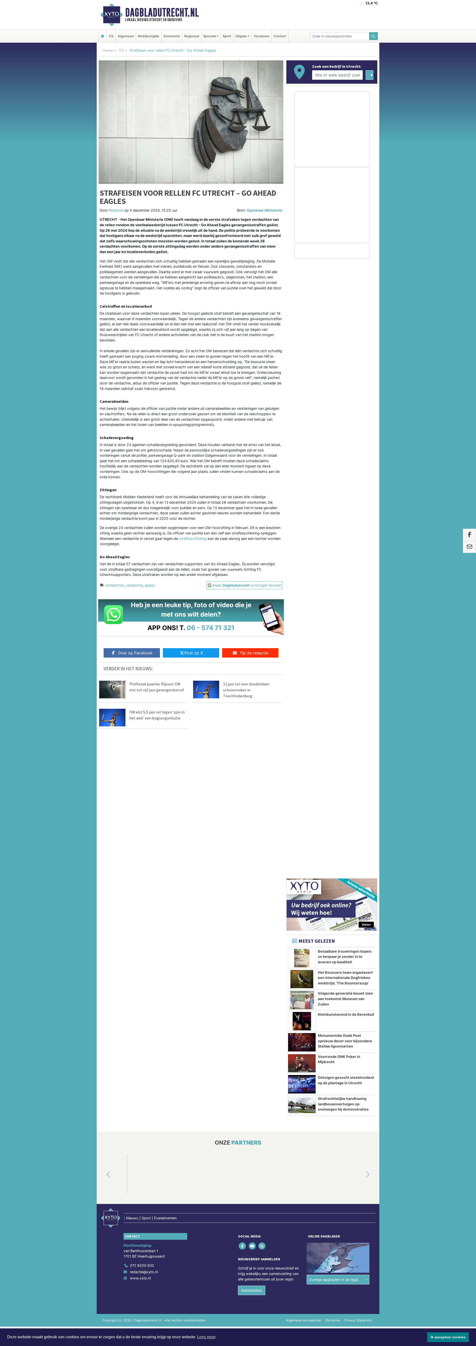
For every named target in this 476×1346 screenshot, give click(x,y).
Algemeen (126, 36)
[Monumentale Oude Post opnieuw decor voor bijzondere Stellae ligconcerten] (302, 515)
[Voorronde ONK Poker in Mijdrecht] (302, 536)
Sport (227, 36)
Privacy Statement (358, 933)
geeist (150, 585)
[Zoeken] (373, 36)
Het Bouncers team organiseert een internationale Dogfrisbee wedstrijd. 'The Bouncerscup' (345, 451)
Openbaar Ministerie (264, 210)
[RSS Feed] (262, 859)
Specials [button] (209, 36)
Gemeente (171, 36)
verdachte (134, 585)
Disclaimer (333, 933)
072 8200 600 (142, 878)
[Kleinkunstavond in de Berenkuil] (302, 494)
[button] (103, 788)
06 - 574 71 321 (211, 628)
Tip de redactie (254, 652)
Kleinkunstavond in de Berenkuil (346, 488)
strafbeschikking (193, 538)
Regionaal (191, 36)
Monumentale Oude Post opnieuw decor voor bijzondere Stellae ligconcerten (345, 514)
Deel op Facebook (135, 652)
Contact (280, 36)
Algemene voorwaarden (303, 933)
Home (108, 50)
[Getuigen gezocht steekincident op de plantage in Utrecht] (302, 557)
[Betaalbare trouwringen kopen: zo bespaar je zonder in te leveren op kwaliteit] (302, 431)
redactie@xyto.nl (144, 885)
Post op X (193, 652)
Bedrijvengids (148, 36)
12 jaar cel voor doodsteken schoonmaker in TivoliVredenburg (246, 689)
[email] (469, 547)
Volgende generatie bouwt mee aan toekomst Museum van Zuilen (345, 472)
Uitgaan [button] (241, 36)
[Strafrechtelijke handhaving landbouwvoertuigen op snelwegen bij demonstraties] (302, 578)
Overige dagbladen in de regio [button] (334, 892)
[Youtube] (252, 859)
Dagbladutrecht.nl (162, 12)
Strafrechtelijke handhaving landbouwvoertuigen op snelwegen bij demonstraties (343, 577)
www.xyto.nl (140, 891)
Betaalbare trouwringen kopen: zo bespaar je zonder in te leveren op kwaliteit (345, 430)
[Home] (102, 36)
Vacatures (261, 36)
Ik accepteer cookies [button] (448, 1337)
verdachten (114, 585)
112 (111, 36)
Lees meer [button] (206, 1337)
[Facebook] (243, 859)
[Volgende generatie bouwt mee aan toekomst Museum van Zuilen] (302, 473)
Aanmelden (251, 903)
